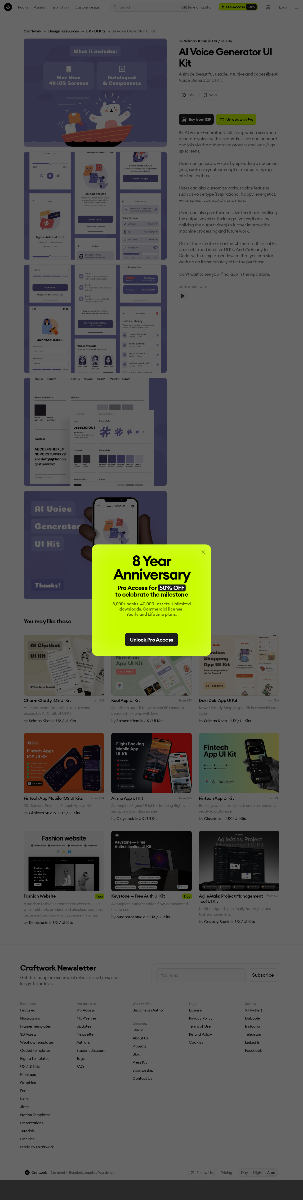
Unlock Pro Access (151, 639)
